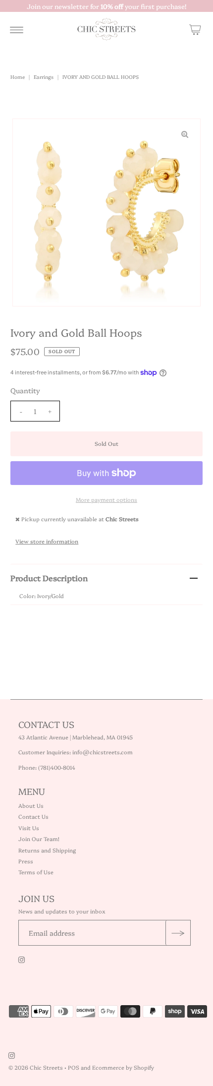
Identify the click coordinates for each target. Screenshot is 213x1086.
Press (25, 861)
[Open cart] (195, 29)
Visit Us (28, 828)
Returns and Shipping (47, 850)
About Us (31, 805)
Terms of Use (35, 872)
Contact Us (33, 816)
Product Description (49, 577)
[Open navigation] (16, 29)
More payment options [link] (106, 499)
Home (17, 76)
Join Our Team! (38, 839)
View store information (46, 541)
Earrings (43, 76)
